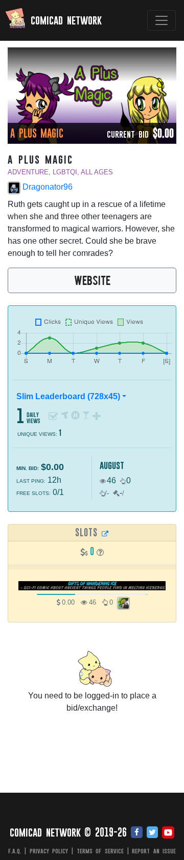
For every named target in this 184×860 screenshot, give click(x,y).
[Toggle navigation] (161, 20)
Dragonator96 (46, 187)
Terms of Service (100, 850)
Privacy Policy (49, 850)
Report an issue (154, 850)
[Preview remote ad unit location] (105, 533)
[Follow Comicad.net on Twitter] (152, 833)
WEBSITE (92, 279)
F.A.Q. (14, 850)
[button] (100, 552)
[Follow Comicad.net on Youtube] (168, 833)
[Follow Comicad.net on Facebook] (137, 833)
